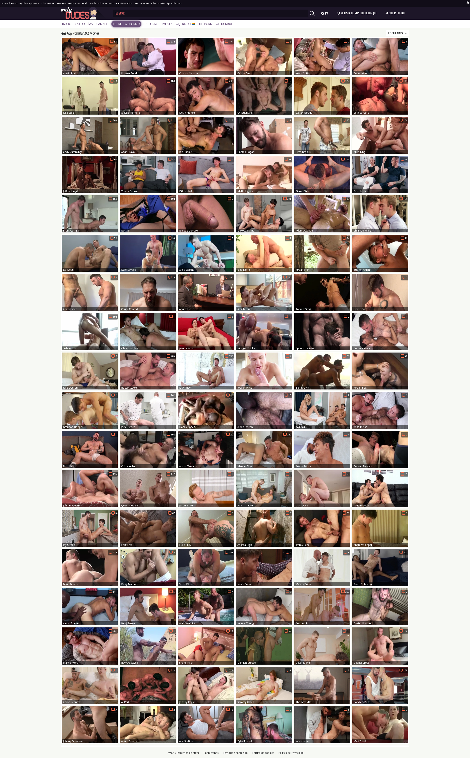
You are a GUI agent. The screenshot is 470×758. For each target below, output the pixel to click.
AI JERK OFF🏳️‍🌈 (185, 24)
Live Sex (166, 24)
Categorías (84, 24)
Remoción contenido (235, 753)
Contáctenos (211, 753)
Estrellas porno (126, 24)
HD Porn (205, 24)
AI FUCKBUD (224, 24)
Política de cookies (263, 753)
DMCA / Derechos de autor (183, 753)
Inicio (66, 24)
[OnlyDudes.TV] (84, 13)
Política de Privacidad (290, 753)
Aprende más (174, 3)
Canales (102, 24)
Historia (150, 24)
